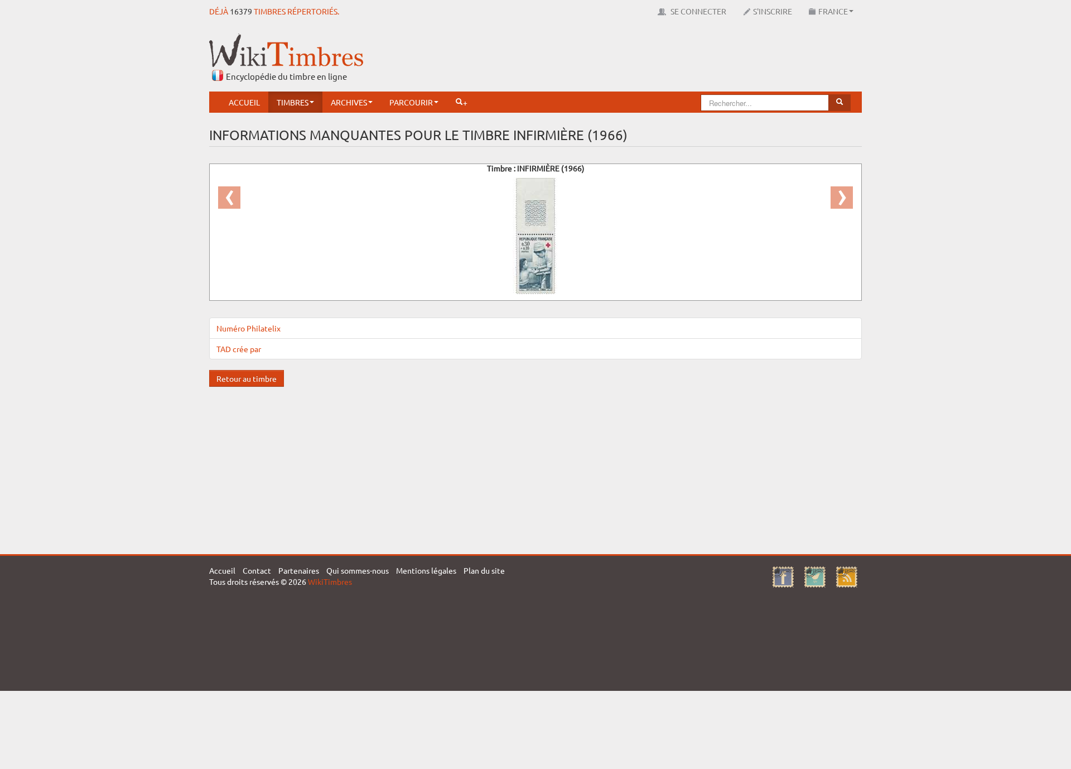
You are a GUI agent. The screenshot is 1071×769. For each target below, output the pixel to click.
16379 (241, 11)
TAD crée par (238, 349)
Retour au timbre (246, 378)
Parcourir (411, 102)
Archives (349, 102)
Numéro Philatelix (248, 328)
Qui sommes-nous (357, 570)
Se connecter (697, 11)
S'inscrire (772, 11)
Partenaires (298, 570)
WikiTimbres (330, 581)
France (833, 11)
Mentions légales (426, 570)
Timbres (292, 102)
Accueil (244, 102)
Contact (257, 570)
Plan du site (484, 570)
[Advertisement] (659, 58)
